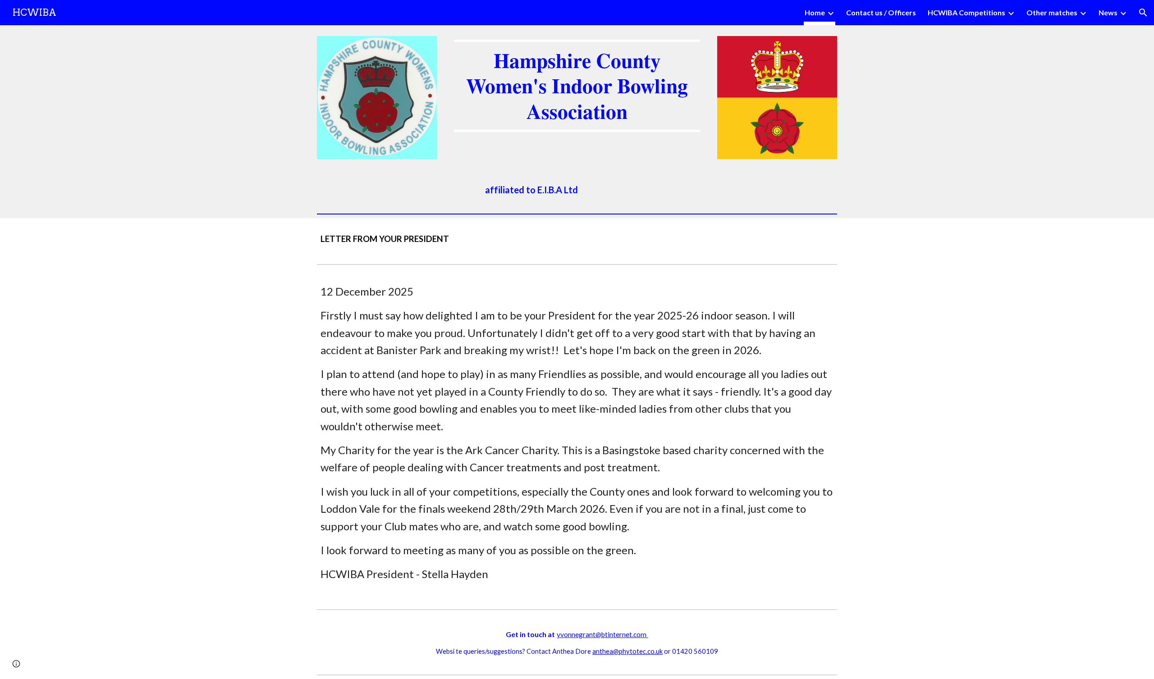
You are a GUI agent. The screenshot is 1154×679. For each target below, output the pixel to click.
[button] (1143, 12)
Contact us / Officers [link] (881, 12)
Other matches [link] (1051, 12)
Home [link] (815, 12)
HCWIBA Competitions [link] (966, 12)
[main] (577, 86)
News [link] (1108, 12)
